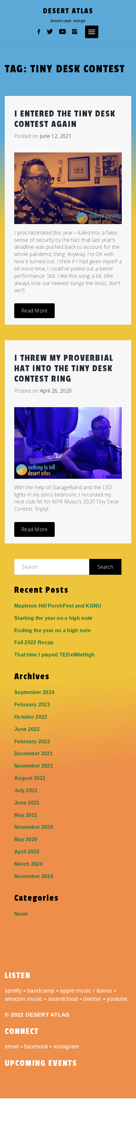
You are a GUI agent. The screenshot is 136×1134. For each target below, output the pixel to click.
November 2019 (33, 876)
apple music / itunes (86, 991)
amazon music (24, 999)
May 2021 (25, 815)
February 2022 (32, 741)
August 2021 (30, 778)
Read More (34, 310)
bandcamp (40, 991)
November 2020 (33, 827)
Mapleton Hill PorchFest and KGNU (58, 606)
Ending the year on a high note (52, 630)
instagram (66, 1046)
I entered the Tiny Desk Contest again (64, 119)
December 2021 (33, 753)
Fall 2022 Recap (34, 642)
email (12, 1046)
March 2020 (28, 864)
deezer (92, 999)
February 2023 (32, 704)
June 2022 (27, 729)
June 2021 (27, 802)
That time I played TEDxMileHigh (54, 654)
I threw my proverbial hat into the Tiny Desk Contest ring (63, 368)
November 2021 (33, 766)
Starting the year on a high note (53, 618)
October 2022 (30, 717)
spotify (13, 991)
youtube (117, 999)
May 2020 (25, 839)
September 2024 (34, 692)
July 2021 (26, 790)
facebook (36, 1046)
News (21, 914)
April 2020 (26, 851)
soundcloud (63, 999)
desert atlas (68, 10)
